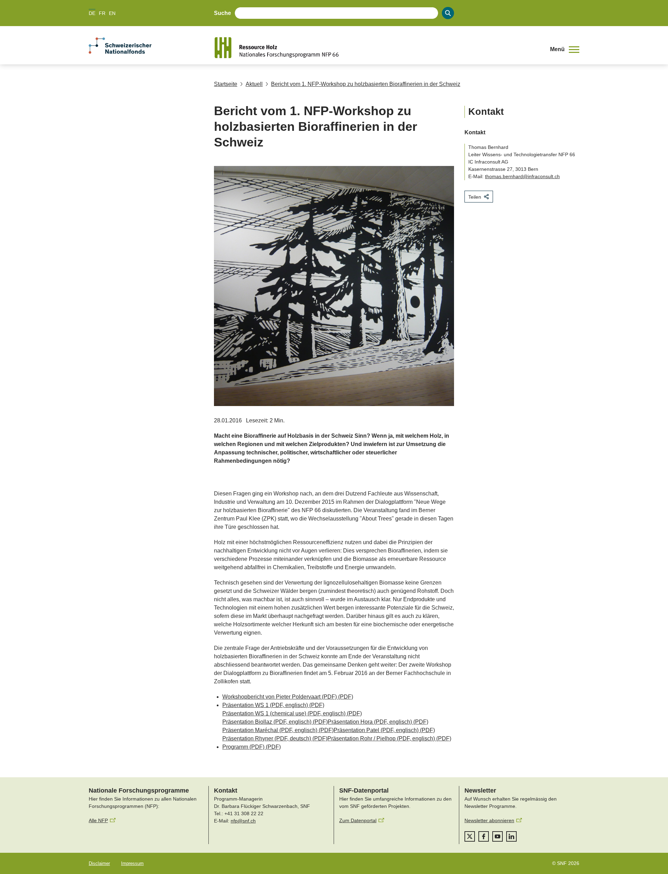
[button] (564, 49)
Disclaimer (99, 863)
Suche (222, 13)
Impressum (132, 863)
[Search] (448, 13)
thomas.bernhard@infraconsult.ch (522, 176)
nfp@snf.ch (243, 821)
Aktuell (254, 84)
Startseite (225, 84)
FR (102, 13)
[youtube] (497, 836)
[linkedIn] (511, 836)
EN (112, 13)
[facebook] (483, 836)
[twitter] (469, 836)
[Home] (377, 47)
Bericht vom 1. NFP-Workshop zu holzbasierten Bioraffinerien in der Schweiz (365, 84)
